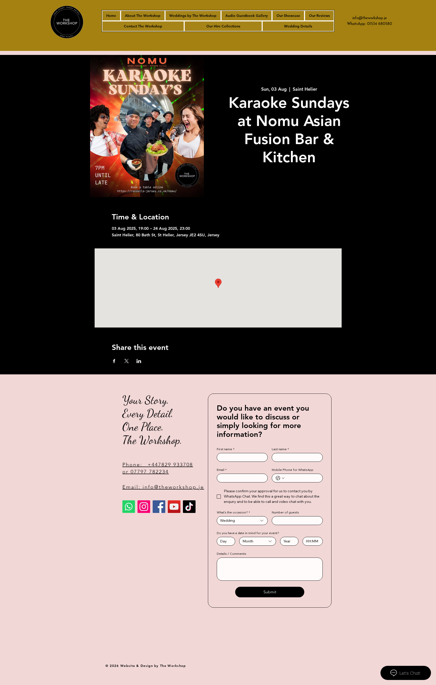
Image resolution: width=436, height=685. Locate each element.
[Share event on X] (126, 361)
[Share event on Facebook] (114, 361)
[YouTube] (174, 506)
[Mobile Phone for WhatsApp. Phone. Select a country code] (280, 478)
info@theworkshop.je (369, 18)
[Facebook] (159, 506)
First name (225, 449)
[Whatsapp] (128, 506)
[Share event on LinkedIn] (139, 361)
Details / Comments (231, 554)
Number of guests (285, 512)
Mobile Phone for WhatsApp (292, 470)
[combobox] (242, 520)
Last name (280, 449)
